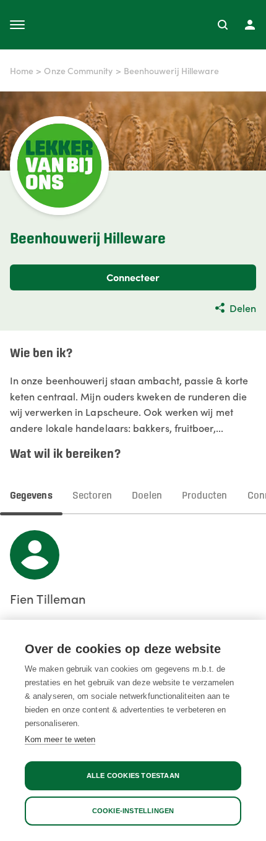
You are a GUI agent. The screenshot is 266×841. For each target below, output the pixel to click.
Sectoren (92, 496)
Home (21, 70)
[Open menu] (17, 24)
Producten (205, 496)
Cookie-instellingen (133, 810)
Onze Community (78, 70)
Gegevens (31, 496)
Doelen (146, 496)
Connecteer (133, 277)
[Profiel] (250, 24)
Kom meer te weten (60, 739)
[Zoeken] (222, 24)
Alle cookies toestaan (133, 775)
